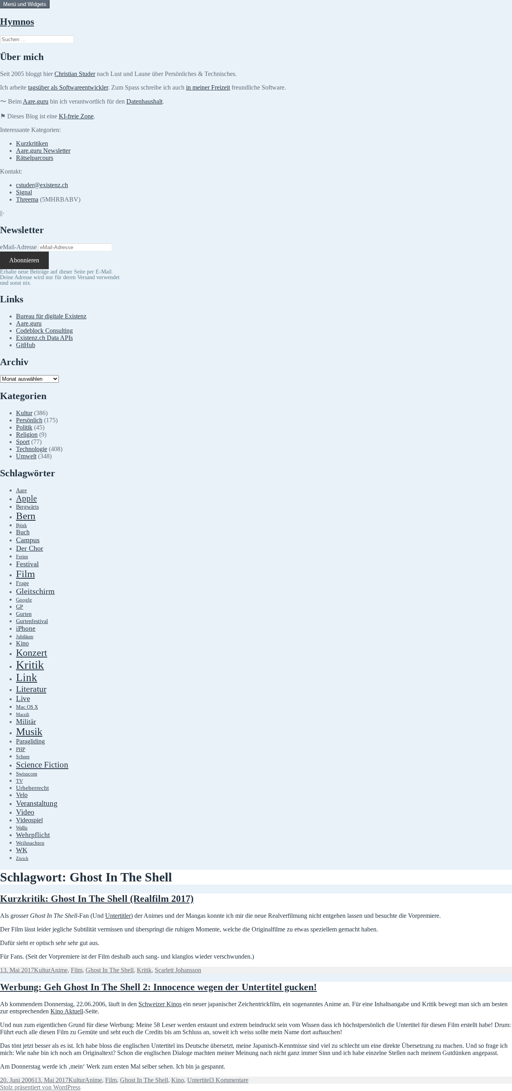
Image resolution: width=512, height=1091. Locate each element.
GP (19, 606)
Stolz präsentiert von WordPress (40, 1087)
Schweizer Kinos (160, 1004)
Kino (22, 643)
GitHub (25, 345)
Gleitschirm (35, 591)
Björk (21, 525)
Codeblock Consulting (44, 330)
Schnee (23, 756)
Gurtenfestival (32, 621)
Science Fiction (42, 764)
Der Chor (29, 548)
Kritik (30, 664)
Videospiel (29, 820)
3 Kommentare (229, 1080)
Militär (26, 721)
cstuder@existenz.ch (42, 185)
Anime (59, 970)
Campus (28, 540)
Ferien (22, 556)
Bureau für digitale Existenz (51, 316)
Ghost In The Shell (110, 970)
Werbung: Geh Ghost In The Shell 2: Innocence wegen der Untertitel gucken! (158, 987)
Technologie (31, 449)
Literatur (31, 689)
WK (21, 850)
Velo (22, 795)
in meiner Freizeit (208, 87)
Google (24, 600)
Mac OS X (27, 707)
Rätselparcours (34, 157)
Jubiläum (24, 636)
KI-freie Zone (76, 116)
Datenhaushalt (144, 101)
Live (23, 698)
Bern (26, 515)
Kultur (24, 413)
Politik (24, 427)
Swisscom (26, 774)
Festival (27, 564)
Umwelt (26, 456)
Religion (27, 434)
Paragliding (30, 741)
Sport (23, 441)
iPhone (26, 628)
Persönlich (29, 420)
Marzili (22, 714)
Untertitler (118, 915)
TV (19, 781)
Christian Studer (74, 73)
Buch (23, 532)
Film (25, 573)
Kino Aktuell (66, 1011)
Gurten (24, 614)
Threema (27, 199)
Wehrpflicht (33, 835)
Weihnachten (30, 843)
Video (25, 812)
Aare (21, 491)
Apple (26, 498)
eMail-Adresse (18, 247)
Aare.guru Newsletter (43, 150)
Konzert (31, 652)
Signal (24, 192)
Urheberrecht (32, 788)
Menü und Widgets (24, 4)
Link (26, 677)
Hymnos (17, 21)
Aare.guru (35, 101)
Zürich (22, 858)
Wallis (22, 828)
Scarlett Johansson (178, 970)
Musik (29, 731)
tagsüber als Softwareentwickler (68, 87)
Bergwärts (27, 507)
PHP (20, 749)
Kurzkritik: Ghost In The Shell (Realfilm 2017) (97, 898)
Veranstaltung (37, 803)
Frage (22, 583)
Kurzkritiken (32, 143)
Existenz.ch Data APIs (44, 337)
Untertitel (199, 1080)
